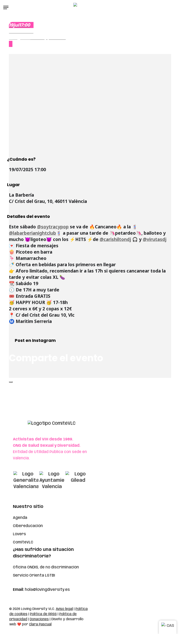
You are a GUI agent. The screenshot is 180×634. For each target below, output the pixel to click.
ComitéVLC (23, 542)
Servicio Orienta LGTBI (34, 575)
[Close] (11, 382)
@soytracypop (53, 227)
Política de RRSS (43, 614)
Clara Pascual (40, 624)
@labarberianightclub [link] (32, 233)
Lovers (19, 534)
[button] (5, 7)
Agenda (20, 518)
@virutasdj (154, 239)
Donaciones (39, 619)
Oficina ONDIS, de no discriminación (46, 567)
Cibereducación (28, 526)
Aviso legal (64, 609)
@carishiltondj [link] (115, 239)
